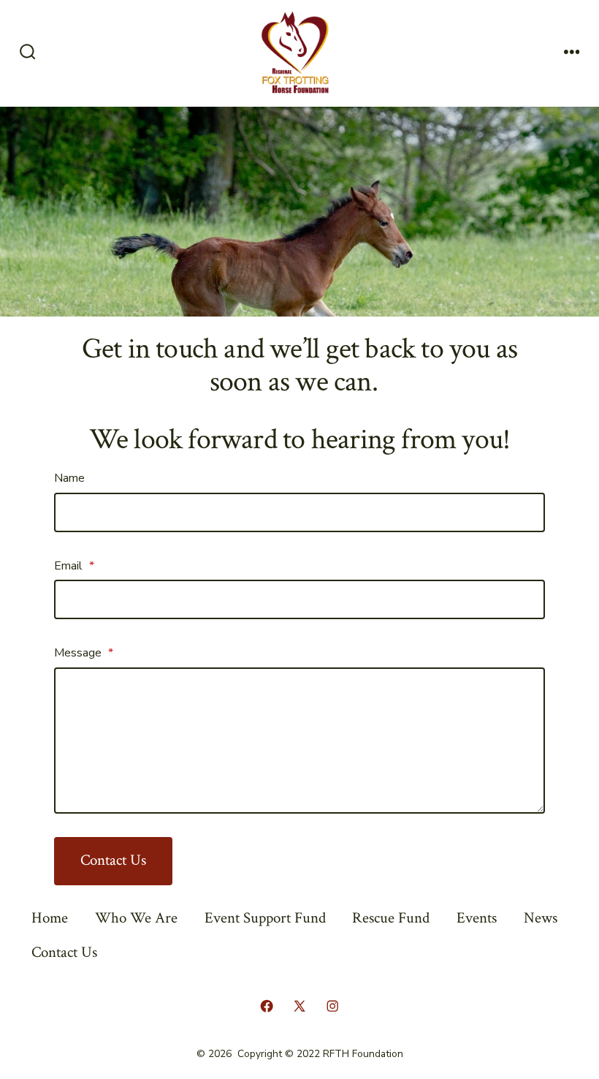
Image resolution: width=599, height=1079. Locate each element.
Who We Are (136, 918)
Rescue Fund (391, 918)
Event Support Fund (265, 918)
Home (49, 918)
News (540, 918)
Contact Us (113, 860)
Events (477, 918)
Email (74, 566)
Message (83, 653)
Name (69, 478)
